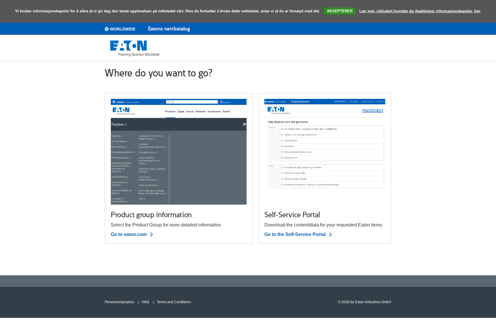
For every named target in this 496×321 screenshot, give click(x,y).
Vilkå (145, 302)
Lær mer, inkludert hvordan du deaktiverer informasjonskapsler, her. (420, 11)
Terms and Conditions (174, 302)
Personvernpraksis (119, 302)
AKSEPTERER (339, 11)
